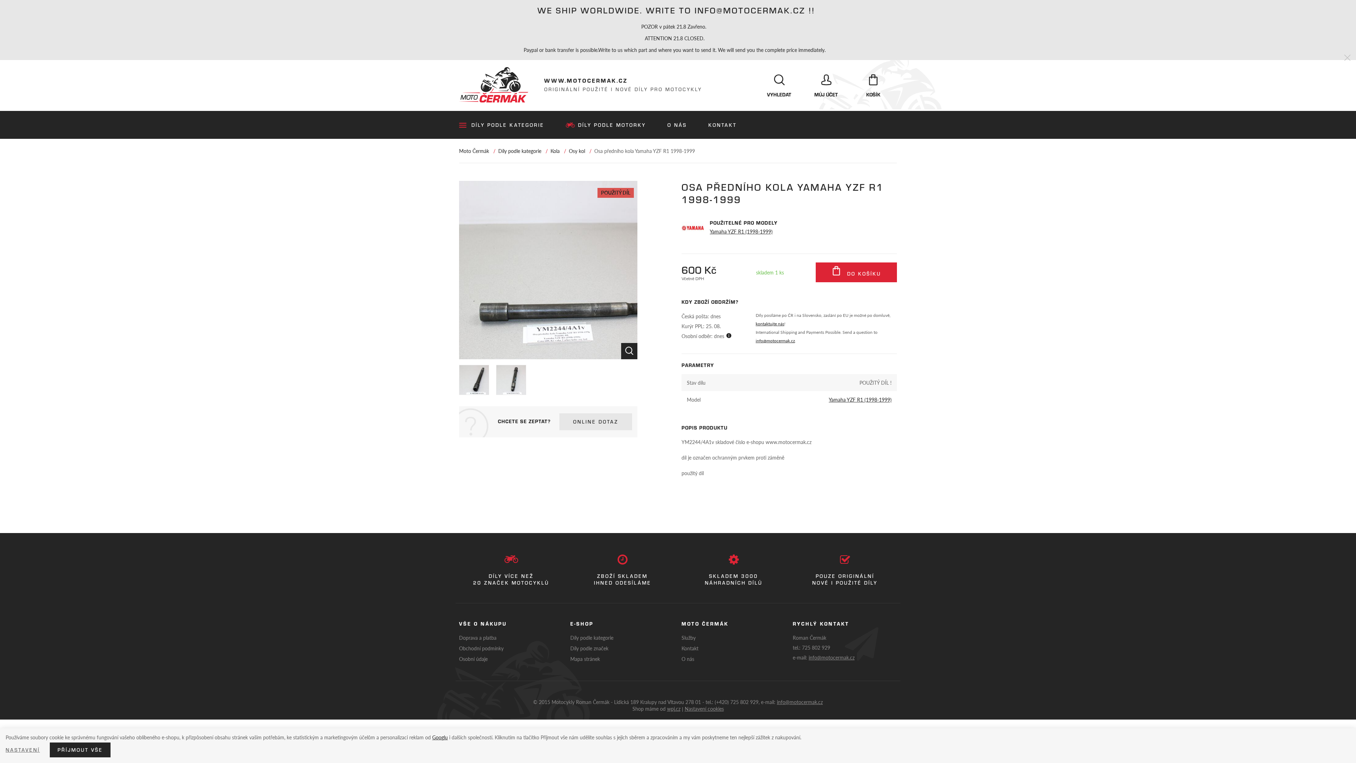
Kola (555, 150)
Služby (689, 637)
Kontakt (722, 125)
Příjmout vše (80, 749)
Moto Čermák (474, 150)
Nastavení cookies (704, 708)
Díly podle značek (589, 648)
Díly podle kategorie (507, 125)
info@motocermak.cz (775, 341)
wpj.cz (673, 708)
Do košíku (863, 273)
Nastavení (23, 749)
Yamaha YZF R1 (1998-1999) (741, 231)
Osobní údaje (473, 658)
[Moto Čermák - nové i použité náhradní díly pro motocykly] (493, 84)
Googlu (440, 737)
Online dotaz (595, 421)
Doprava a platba (477, 637)
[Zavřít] (1347, 58)
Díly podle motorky (612, 125)
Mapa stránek (585, 658)
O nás (677, 125)
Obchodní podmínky (481, 648)
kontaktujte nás (770, 324)
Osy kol (577, 150)
